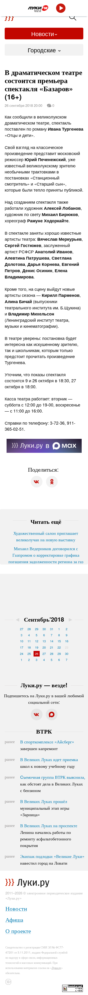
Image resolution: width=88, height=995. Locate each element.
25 (29, 653)
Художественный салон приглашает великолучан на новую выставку (45, 536)
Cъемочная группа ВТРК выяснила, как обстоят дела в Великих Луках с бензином (52, 783)
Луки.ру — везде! (44, 685)
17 (21, 647)
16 (66, 641)
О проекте (18, 931)
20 (44, 647)
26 (36, 653)
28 (29, 629)
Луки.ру (56, 968)
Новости (42, 33)
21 (51, 647)
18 (29, 647)
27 (21, 629)
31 (51, 629)
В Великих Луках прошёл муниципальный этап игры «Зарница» (44, 807)
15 (59, 641)
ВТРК (44, 731)
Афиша (14, 919)
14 (51, 641)
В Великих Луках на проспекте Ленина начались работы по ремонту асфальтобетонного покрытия (48, 835)
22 (59, 647)
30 (44, 629)
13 (44, 641)
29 (36, 629)
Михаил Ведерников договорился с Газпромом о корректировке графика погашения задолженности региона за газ (45, 554)
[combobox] (44, 50)
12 (36, 641)
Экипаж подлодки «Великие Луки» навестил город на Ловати (52, 859)
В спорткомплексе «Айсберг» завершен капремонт (47, 745)
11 (29, 641)
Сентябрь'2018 (44, 619)
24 (21, 653)
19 (36, 647)
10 (21, 641)
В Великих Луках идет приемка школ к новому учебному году (49, 762)
